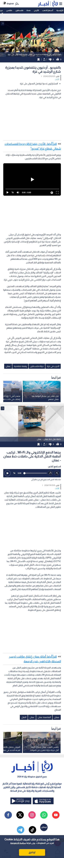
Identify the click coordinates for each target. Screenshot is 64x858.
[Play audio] (7, 473)
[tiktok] (32, 829)
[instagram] (32, 815)
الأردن (36, 10)
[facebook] (8, 815)
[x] (20, 815)
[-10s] (50, 473)
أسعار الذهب (47, 10)
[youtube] (56, 815)
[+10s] (57, 473)
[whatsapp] (44, 815)
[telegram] (20, 829)
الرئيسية (59, 10)
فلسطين (19, 10)
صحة (28, 10)
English (10, 4)
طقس (9, 10)
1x (14, 473)
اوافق (32, 852)
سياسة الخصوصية (18, 843)
